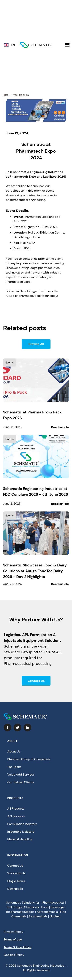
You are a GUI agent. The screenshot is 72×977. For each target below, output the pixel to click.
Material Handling (19, 839)
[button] (10, 46)
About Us (13, 751)
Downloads (15, 889)
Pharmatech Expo (18, 282)
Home (5, 95)
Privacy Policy (13, 932)
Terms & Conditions (17, 947)
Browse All (36, 344)
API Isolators (16, 816)
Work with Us (16, 873)
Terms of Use (13, 939)
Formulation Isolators (22, 824)
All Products (15, 809)
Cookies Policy (14, 955)
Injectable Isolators (20, 832)
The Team (14, 767)
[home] (36, 45)
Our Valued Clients (20, 782)
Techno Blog (21, 95)
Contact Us (36, 681)
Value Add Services (21, 774)
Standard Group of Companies (28, 759)
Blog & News (16, 881)
